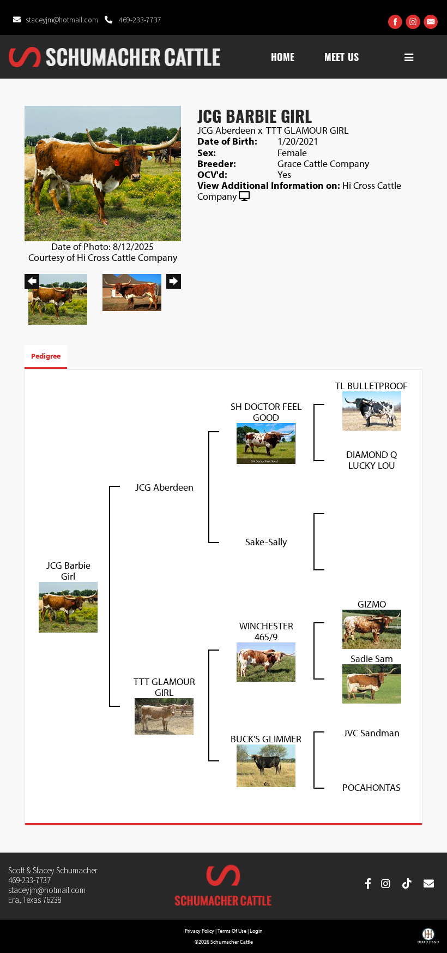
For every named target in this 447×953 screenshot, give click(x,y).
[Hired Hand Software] (428, 940)
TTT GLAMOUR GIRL (307, 130)
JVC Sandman (371, 732)
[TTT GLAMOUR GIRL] (164, 715)
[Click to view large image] (103, 172)
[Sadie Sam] (371, 682)
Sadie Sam (372, 658)
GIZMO (372, 604)
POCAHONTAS (371, 787)
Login (256, 930)
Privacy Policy (199, 930)
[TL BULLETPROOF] (371, 409)
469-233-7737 (139, 20)
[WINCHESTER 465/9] (266, 660)
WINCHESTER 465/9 (266, 631)
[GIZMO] (371, 628)
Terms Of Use (232, 930)
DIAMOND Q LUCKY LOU (371, 460)
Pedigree (46, 356)
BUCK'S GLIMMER (266, 738)
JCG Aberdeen (226, 130)
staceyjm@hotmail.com (63, 20)
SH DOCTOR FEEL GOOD (266, 412)
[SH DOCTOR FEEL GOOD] (266, 442)
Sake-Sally (266, 541)
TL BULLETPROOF (371, 385)
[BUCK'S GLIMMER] (266, 764)
